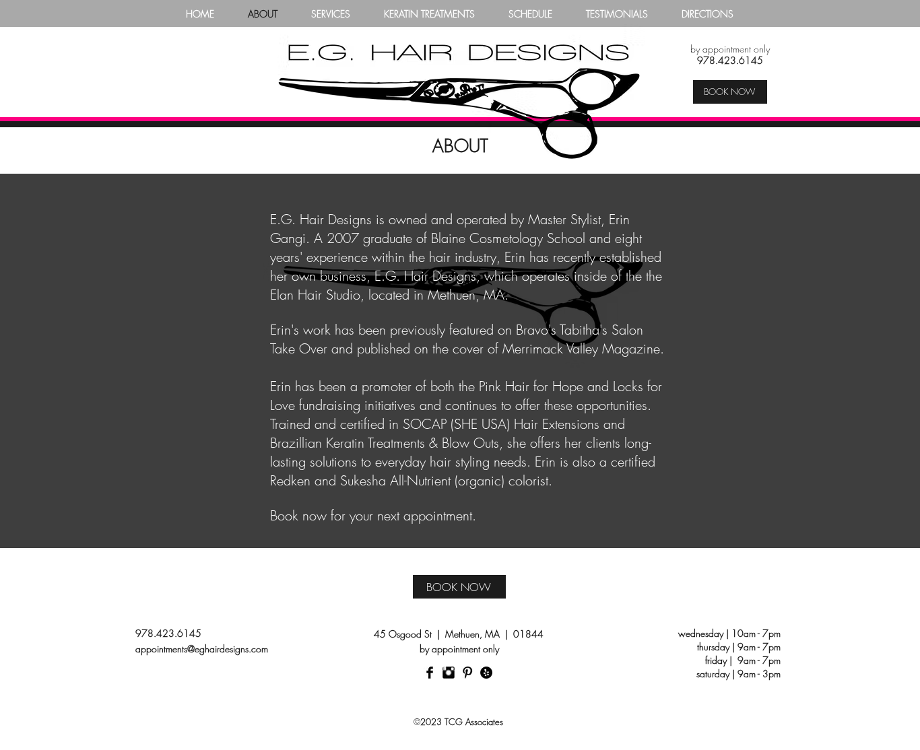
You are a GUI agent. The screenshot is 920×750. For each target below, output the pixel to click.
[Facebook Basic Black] (430, 673)
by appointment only (730, 48)
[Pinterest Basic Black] (467, 673)
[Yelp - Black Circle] (486, 673)
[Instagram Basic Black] (448, 673)
